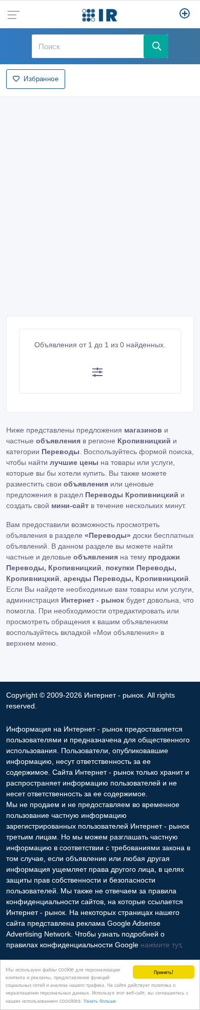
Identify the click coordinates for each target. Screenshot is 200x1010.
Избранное (41, 79)
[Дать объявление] (184, 14)
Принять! (163, 972)
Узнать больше (100, 1000)
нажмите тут (161, 945)
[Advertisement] (100, 203)
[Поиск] (156, 46)
